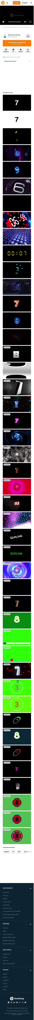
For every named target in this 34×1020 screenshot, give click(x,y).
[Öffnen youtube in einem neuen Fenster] (24, 1001)
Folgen (28, 37)
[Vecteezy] (3, 3)
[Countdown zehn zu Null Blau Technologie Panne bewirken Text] (17, 169)
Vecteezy (5, 895)
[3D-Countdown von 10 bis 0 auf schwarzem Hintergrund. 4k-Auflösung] (17, 719)
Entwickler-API (7, 907)
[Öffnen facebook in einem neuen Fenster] (8, 1001)
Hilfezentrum (6, 953)
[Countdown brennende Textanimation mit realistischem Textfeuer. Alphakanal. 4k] (17, 469)
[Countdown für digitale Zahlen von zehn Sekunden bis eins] (17, 202)
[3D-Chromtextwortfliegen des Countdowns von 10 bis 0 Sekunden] (17, 387)
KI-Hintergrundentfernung (10, 913)
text (19, 851)
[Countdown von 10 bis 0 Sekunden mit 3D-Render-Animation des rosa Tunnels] (17, 486)
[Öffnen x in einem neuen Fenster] (22, 1001)
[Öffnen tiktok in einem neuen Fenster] (19, 1001)
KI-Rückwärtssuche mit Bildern (12, 910)
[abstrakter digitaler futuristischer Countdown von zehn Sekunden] (17, 519)
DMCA (4, 930)
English (5, 973)
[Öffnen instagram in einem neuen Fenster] (11, 1001)
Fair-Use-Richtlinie (16, 1014)
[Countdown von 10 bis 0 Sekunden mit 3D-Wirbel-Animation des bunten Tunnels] (17, 570)
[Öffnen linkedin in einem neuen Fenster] (13, 1001)
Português (6, 979)
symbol (6, 851)
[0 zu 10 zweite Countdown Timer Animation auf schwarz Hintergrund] (17, 353)
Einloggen (24, 3)
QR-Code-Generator (8, 917)
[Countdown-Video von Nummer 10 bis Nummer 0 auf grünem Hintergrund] (17, 802)
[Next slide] (27, 851)
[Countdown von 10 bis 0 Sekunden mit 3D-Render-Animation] (17, 437)
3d (13, 851)
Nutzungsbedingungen (10, 1012)
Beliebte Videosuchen (9, 943)
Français (5, 986)
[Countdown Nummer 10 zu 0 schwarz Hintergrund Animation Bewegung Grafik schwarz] (17, 102)
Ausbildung (6, 904)
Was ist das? (17, 57)
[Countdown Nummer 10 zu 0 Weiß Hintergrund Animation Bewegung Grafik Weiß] (17, 119)
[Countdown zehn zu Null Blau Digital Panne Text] (17, 152)
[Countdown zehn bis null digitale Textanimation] (17, 670)
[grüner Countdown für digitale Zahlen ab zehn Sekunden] (17, 135)
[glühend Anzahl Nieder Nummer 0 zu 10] (17, 768)
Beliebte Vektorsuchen (9, 937)
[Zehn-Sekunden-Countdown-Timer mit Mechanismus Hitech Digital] (17, 186)
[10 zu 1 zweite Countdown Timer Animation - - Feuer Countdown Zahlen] (17, 503)
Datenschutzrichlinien (23, 1012)
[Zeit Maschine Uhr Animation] (17, 637)
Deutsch (5, 983)
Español (5, 976)
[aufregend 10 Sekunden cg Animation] (17, 286)
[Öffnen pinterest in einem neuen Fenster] (16, 1001)
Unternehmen (7, 901)
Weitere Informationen (10, 60)
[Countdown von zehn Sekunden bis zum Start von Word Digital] (17, 403)
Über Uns (5, 959)
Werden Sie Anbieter (9, 963)
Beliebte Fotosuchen (9, 940)
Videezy (5, 898)
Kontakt (5, 956)
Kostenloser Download (17, 43)
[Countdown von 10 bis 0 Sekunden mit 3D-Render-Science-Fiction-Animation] (17, 454)
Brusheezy (6, 891)
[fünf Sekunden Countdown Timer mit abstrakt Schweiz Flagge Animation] (17, 336)
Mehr (4, 989)
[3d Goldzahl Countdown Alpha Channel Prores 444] (17, 603)
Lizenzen (5, 927)
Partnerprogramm (8, 933)
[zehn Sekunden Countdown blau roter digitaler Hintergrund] (17, 219)
